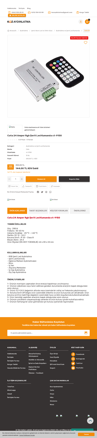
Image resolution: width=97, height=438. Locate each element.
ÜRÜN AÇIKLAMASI (17, 211)
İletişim (10, 357)
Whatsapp (11, 390)
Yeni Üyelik (54, 357)
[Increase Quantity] (22, 179)
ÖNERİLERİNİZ (80, 211)
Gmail (9, 394)
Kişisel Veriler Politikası (34, 368)
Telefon (10, 387)
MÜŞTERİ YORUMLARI (59, 211)
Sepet (52, 368)
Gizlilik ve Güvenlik (36, 360)
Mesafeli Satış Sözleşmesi (35, 355)
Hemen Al (41, 179)
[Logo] (19, 22)
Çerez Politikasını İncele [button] (27, 435)
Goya (52, 394)
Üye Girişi (54, 354)
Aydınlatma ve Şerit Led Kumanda (38, 146)
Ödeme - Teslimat (36, 373)
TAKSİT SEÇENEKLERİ (38, 211)
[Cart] (87, 21)
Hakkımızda (12, 354)
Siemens (53, 401)
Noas (52, 404)
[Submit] (86, 333)
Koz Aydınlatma (56, 387)
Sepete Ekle (74, 179)
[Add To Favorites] (85, 42)
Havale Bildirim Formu (16, 368)
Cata (27, 149)
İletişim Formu (13, 361)
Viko (51, 397)
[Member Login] (80, 21)
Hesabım (53, 361)
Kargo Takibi (12, 364)
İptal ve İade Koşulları (37, 363)
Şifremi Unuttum (57, 364)
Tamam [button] (86, 434)
